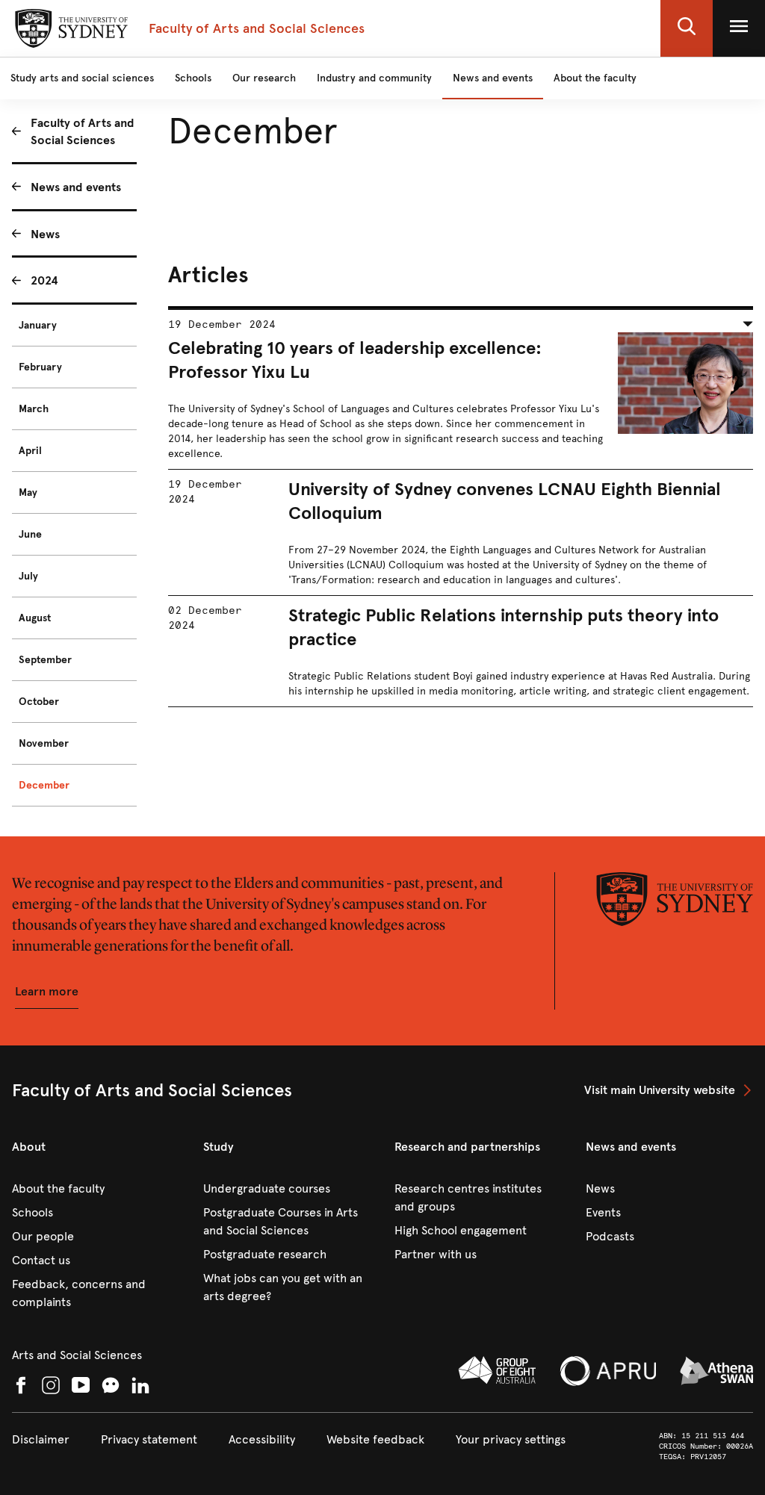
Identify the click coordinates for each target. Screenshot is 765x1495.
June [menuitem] (30, 534)
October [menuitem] (39, 701)
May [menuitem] (28, 492)
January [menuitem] (38, 325)
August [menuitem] (35, 618)
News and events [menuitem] (76, 187)
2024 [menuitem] (44, 280)
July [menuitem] (28, 576)
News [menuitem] (45, 234)
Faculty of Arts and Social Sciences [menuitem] (82, 131)
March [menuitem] (34, 408)
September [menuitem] (45, 659)
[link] (668, 1090)
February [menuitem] (40, 367)
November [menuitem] (44, 743)
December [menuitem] (44, 785)
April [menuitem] (30, 450)
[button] (686, 28)
